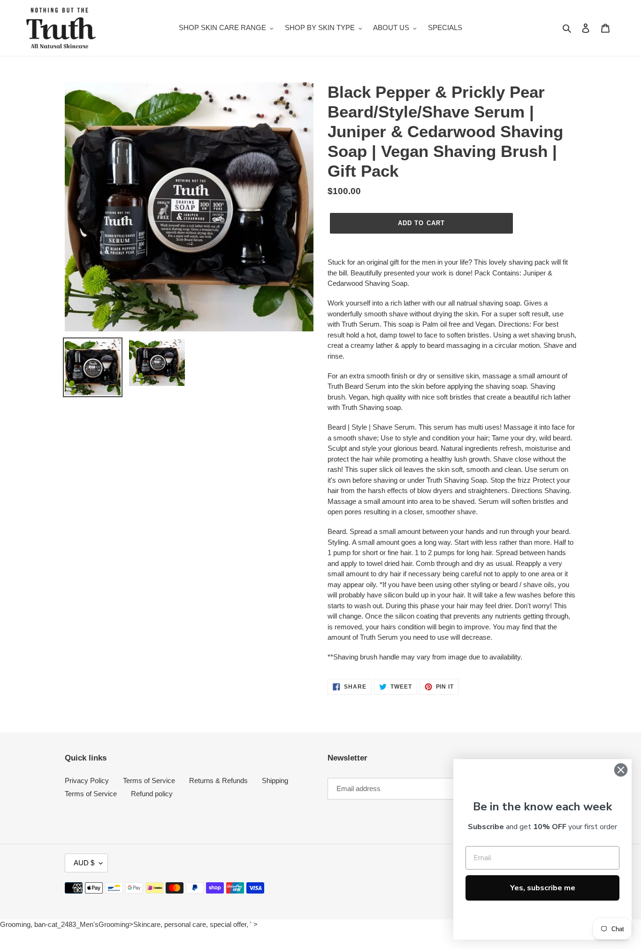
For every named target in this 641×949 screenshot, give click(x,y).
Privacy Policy (87, 780)
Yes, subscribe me (542, 888)
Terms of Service (149, 780)
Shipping (275, 780)
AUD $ (84, 863)
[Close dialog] (621, 770)
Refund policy (152, 794)
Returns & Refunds (218, 780)
